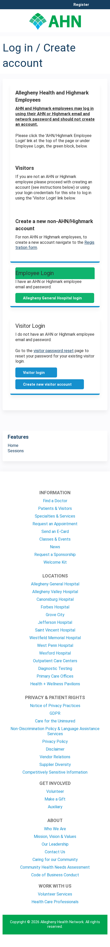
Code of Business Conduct (55, 874)
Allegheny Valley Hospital (55, 591)
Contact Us (55, 851)
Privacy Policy (55, 741)
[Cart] (95, 7)
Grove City (55, 614)
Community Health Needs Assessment (55, 867)
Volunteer (55, 791)
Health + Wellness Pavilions (55, 683)
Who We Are (55, 828)
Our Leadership (55, 844)
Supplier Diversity (55, 764)
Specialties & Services (55, 516)
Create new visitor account (47, 384)
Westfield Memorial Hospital (55, 637)
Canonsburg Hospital (55, 599)
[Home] (55, 19)
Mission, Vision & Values (55, 836)
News (55, 546)
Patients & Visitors (55, 508)
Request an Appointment (55, 523)
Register (81, 5)
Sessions (16, 450)
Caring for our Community (55, 859)
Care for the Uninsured (55, 721)
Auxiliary (55, 806)
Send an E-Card (55, 531)
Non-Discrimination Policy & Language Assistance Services (55, 731)
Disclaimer (55, 749)
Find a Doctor (55, 500)
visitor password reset (54, 350)
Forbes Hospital (55, 607)
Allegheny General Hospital (55, 584)
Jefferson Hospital (55, 622)
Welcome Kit (55, 562)
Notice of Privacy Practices (55, 705)
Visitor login (34, 373)
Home (13, 445)
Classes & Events (55, 539)
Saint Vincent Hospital (55, 630)
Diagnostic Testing (55, 668)
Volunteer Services (55, 894)
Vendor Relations (55, 756)
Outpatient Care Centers (55, 660)
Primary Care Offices (55, 676)
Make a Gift (55, 799)
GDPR (55, 713)
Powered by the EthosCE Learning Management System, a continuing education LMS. (89, 943)
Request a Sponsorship (55, 554)
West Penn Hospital (55, 645)
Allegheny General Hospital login (52, 298)
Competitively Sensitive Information (55, 772)
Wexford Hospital (55, 653)
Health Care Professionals (55, 901)
